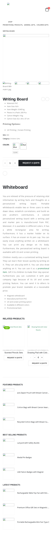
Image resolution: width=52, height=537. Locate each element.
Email (5, 173)
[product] (38, 336)
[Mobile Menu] (5, 9)
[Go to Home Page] (3, 21)
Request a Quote (31, 163)
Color (6, 144)
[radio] (16, 146)
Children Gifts (15, 139)
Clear (15, 152)
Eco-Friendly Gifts (19, 350)
